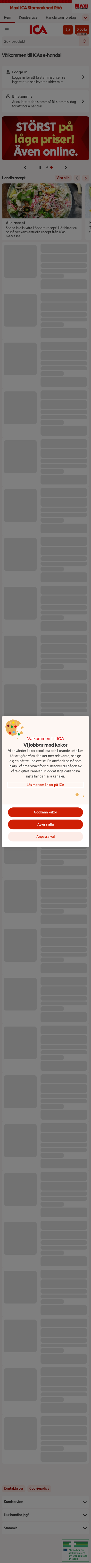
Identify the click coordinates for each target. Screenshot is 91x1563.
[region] (45, 781)
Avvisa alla (45, 824)
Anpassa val (45, 837)
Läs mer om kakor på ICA (45, 785)
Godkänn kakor (45, 812)
